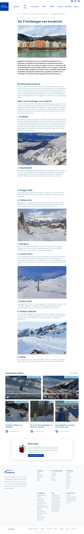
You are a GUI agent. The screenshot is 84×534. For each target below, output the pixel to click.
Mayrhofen (68, 476)
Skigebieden (16, 6)
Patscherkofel (38, 170)
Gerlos (67, 487)
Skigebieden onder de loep (40, 17)
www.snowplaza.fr (55, 511)
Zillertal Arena (40, 519)
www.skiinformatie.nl (56, 498)
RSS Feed (68, 502)
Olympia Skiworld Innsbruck (52, 104)
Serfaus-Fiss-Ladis (41, 505)
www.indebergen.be (56, 507)
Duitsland (54, 474)
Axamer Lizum (53, 256)
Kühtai (31, 359)
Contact (67, 528)
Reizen (38, 478)
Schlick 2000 (21, 304)
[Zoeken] (79, 6)
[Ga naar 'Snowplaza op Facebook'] (72, 1)
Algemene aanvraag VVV (71, 498)
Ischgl (67, 474)
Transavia (32, 92)
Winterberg (68, 473)
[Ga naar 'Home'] (4, 6)
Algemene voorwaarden (33, 528)
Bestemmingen (51, 17)
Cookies (55, 528)
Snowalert (68, 495)
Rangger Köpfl (26, 193)
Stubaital (41, 304)
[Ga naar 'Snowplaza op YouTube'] (75, 1)
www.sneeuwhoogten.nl (56, 502)
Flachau (68, 480)
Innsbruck (21, 61)
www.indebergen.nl (56, 495)
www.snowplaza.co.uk (56, 505)
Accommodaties (34, 6)
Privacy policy (49, 528)
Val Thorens (68, 481)
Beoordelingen (68, 6)
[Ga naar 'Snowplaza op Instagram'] (78, 1)
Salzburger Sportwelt (41, 503)
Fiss (67, 488)
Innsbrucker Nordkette (24, 121)
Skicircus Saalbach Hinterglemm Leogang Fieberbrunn (42, 513)
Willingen (68, 485)
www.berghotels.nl (55, 509)
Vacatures (73, 528)
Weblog (44, 6)
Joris (32, 17)
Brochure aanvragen (70, 500)
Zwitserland (54, 480)
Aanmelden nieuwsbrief (71, 497)
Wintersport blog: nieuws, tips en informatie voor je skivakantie (36, 13)
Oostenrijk (54, 473)
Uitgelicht (52, 6)
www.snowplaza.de (55, 504)
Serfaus (68, 483)
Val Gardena (39, 510)
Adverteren (61, 528)
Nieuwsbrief (60, 6)
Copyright (42, 528)
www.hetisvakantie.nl (56, 497)
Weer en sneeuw (25, 6)
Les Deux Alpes (40, 516)
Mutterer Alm (21, 203)
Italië (53, 478)
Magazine (76, 6)
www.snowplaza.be (55, 500)
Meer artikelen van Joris (36, 455)
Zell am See (68, 478)
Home (19, 13)
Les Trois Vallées (40, 501)
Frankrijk (53, 476)
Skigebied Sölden (40, 518)
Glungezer (20, 248)
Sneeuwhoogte (40, 476)
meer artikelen (73, 373)
